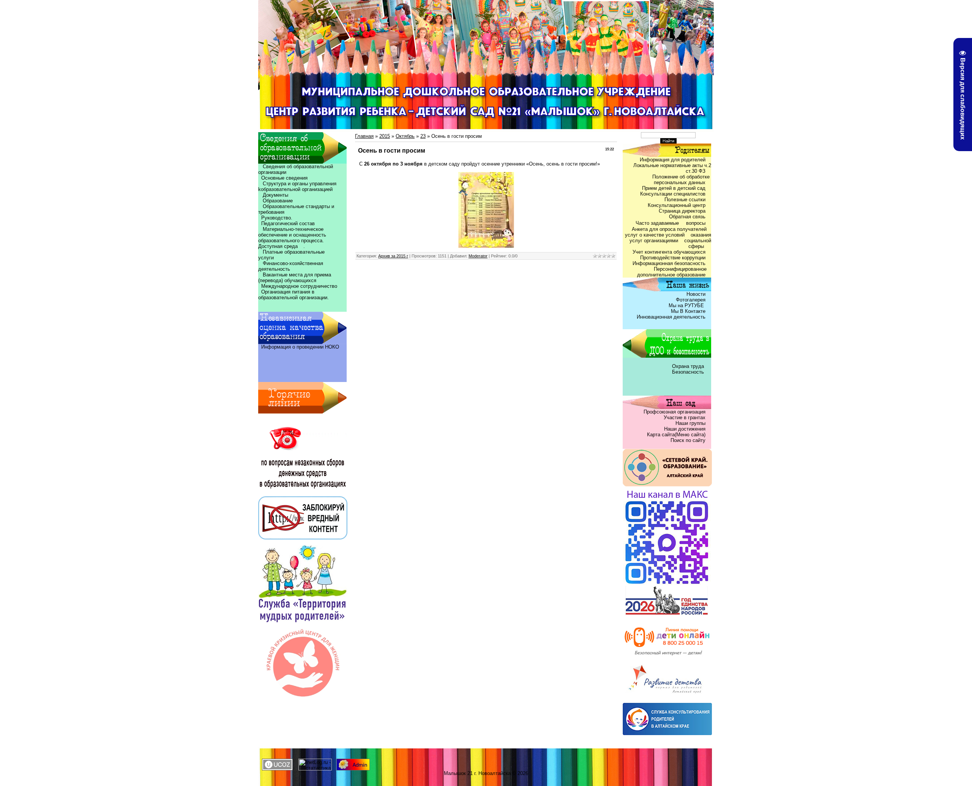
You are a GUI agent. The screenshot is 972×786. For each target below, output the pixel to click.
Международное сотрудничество (299, 286)
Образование (275, 201)
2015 (384, 136)
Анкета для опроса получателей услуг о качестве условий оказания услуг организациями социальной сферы (668, 237)
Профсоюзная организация (674, 412)
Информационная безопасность (669, 263)
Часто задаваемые (658, 223)
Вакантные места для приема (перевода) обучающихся (294, 277)
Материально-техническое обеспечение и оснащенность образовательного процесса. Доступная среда (293, 237)
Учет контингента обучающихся (669, 252)
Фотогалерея (690, 300)
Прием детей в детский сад (673, 188)
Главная (364, 136)
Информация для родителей (672, 160)
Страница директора (682, 211)
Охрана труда (688, 366)
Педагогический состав (286, 223)
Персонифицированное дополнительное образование (674, 272)
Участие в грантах (683, 417)
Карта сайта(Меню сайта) (676, 434)
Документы (275, 195)
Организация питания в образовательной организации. (293, 294)
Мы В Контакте (688, 311)
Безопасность (688, 372)
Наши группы (690, 423)
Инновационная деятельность (671, 317)
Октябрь (405, 136)
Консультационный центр (676, 205)
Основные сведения (283, 178)
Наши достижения (684, 429)
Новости (695, 294)
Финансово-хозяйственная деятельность (290, 266)
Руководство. (276, 218)
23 (423, 136)
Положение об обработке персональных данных (681, 179)
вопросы (695, 223)
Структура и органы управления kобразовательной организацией (297, 186)
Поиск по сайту (688, 440)
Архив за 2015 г (393, 256)
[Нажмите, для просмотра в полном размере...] (486, 246)
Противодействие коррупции (672, 257)
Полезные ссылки (684, 199)
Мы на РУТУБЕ (687, 305)
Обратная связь (687, 216)
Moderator (478, 256)
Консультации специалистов (672, 194)
